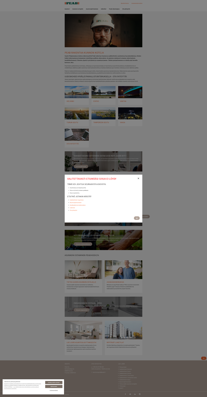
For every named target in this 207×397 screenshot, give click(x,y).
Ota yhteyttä (73, 210)
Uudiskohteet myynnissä (76, 200)
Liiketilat (72, 207)
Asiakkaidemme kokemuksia (77, 205)
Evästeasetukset (54, 390)
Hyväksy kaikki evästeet (54, 382)
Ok (137, 218)
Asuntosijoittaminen (75, 202)
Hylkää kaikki (54, 386)
